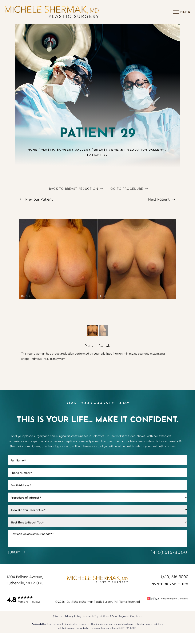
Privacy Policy (73, 616)
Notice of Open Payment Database (121, 616)
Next (159, 199)
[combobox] (97, 497)
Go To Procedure (126, 188)
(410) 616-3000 (169, 552)
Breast (101, 149)
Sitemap (58, 616)
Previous (38, 199)
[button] (176, 12)
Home (33, 149)
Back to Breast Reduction (73, 188)
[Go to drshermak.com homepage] (52, 12)
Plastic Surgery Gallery (66, 149)
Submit (14, 552)
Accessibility (90, 616)
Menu (185, 11)
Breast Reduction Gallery (137, 149)
